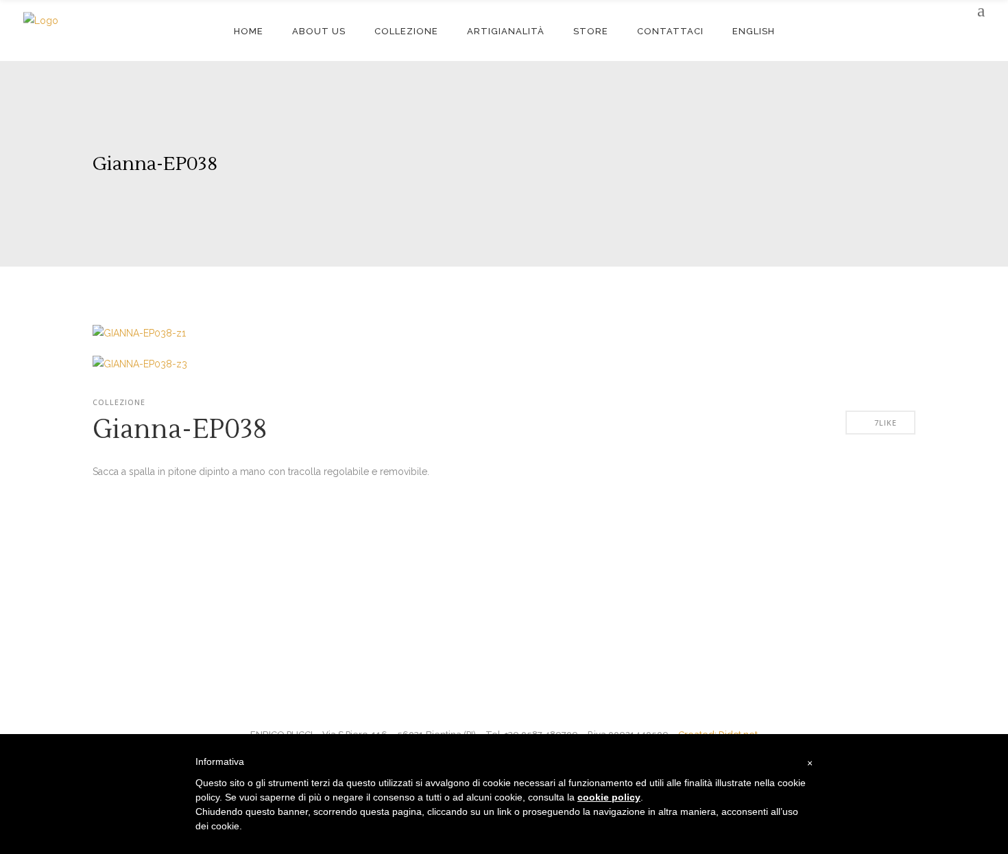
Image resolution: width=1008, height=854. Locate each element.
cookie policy (608, 797)
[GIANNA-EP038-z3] (140, 363)
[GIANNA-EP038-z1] (139, 333)
